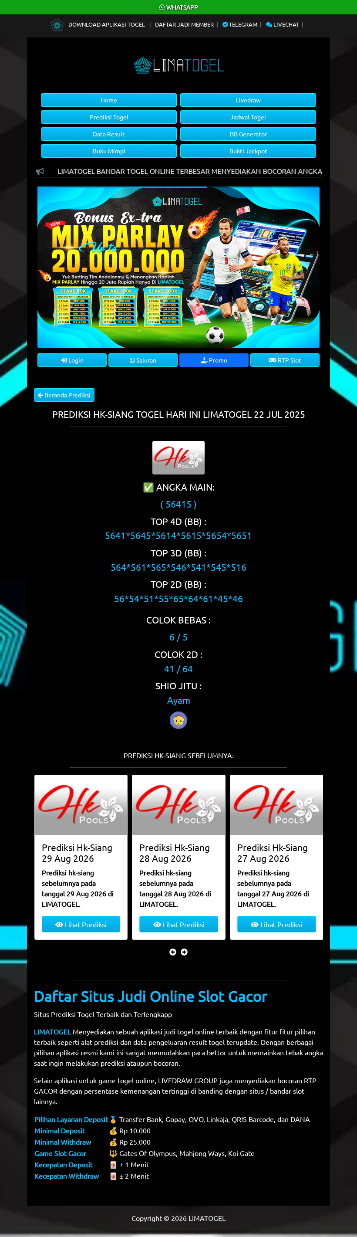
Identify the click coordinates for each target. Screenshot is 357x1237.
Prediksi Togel (109, 117)
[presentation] (172, 951)
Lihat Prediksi (85, 924)
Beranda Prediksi (67, 395)
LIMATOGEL (52, 1031)
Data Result (109, 134)
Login (75, 360)
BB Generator (248, 134)
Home (109, 100)
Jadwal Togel (248, 117)
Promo (217, 360)
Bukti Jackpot (248, 151)
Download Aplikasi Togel (106, 24)
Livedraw (248, 100)
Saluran (145, 360)
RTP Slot (288, 360)
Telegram (242, 24)
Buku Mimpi (109, 151)
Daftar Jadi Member (184, 24)
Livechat (285, 24)
